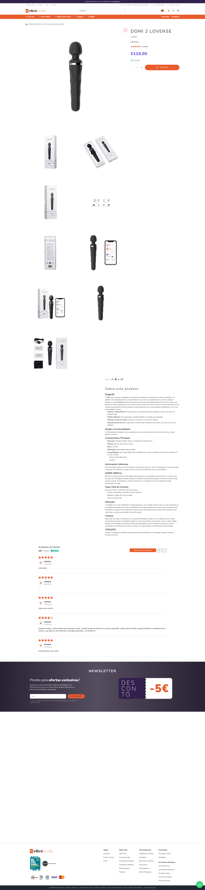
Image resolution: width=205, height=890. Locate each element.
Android (112, 460)
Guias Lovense (146, 467)
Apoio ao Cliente (174, 5)
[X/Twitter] (118, 379)
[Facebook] (115, 379)
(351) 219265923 (159, 5)
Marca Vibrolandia (145, 872)
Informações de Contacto (86, 888)
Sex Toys (45, 24)
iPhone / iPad (113, 457)
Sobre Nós (54, 5)
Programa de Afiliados (126, 861)
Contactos (106, 854)
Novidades (162, 857)
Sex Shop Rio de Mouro (166, 870)
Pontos (40, 5)
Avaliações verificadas (126, 865)
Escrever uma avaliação (143, 550)
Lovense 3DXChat (160, 470)
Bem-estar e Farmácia (146, 861)
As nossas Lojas (124, 857)
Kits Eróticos (143, 865)
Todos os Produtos (35, 24)
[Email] (122, 379)
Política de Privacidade (135, 888)
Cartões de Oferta (31, 5)
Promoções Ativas (165, 854)
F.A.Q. (105, 861)
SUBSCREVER (76, 696)
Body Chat (123, 457)
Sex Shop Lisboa (164, 873)
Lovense (135, 41)
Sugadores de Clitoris (146, 854)
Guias (46, 5)
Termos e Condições (100, 888)
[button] (135, 47)
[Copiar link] (112, 379)
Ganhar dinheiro (124, 868)
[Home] (26, 24)
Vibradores (142, 857)
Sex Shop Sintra (164, 866)
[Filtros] (159, 550)
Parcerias (122, 872)
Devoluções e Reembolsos (115, 888)
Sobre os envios (108, 857)
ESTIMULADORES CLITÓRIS (57, 24)
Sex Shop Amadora (165, 877)
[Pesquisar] (124, 10)
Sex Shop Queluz (164, 881)
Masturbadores (144, 868)
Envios (126, 888)
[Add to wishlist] (125, 30)
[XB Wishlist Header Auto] (173, 10)
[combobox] (101, 11)
